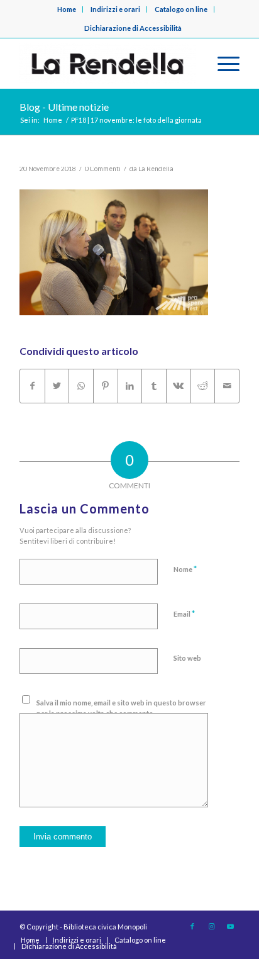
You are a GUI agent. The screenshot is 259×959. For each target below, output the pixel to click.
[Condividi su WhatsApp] (81, 385)
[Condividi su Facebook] (32, 385)
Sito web (187, 658)
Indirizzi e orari (115, 9)
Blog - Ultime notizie (64, 107)
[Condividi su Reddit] (203, 385)
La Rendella (156, 168)
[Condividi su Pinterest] (106, 385)
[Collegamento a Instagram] (211, 926)
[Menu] (222, 63)
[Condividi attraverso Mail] (227, 385)
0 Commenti (103, 168)
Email (184, 613)
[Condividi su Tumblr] (154, 385)
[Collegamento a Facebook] (192, 926)
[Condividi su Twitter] (57, 385)
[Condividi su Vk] (178, 385)
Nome (185, 569)
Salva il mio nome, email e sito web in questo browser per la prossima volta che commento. (121, 707)
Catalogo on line (181, 9)
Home (66, 9)
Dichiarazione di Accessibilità (133, 28)
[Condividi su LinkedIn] (130, 385)
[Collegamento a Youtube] (230, 926)
